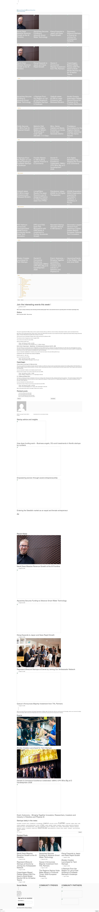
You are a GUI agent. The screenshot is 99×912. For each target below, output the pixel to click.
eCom (19, 139)
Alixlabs (24, 823)
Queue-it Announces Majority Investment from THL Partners (57, 66)
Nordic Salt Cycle (21, 826)
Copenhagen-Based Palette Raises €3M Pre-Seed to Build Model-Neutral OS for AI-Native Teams (74, 68)
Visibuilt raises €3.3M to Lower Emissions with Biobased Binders (57, 99)
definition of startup (46, 712)
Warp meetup (29, 314)
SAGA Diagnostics (52, 828)
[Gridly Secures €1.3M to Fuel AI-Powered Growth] (28, 116)
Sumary (65, 828)
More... (19, 275)
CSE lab (23, 285)
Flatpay (61, 823)
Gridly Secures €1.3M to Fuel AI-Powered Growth (23, 128)
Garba (72, 823)
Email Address (21, 900)
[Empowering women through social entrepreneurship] (39, 461)
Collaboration (19, 893)
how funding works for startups (57, 712)
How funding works (25, 281)
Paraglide (53, 826)
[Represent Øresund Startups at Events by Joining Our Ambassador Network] (78, 21)
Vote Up (19, 398)
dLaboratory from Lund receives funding (41, 414)
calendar (41, 388)
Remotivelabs (42, 828)
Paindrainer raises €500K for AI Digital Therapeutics (57, 193)
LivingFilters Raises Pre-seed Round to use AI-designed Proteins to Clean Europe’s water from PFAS (41, 196)
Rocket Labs (24, 293)
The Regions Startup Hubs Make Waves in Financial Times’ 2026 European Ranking (49, 873)
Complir (46, 823)
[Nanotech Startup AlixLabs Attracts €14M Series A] (61, 215)
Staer (61, 828)
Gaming (19, 108)
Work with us (19, 894)
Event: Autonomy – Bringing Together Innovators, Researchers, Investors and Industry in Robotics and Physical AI (57, 265)
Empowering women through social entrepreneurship (37, 477)
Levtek (37, 825)
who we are (39, 712)
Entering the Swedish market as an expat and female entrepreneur (42, 510)
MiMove (54, 825)
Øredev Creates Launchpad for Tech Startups (23, 260)
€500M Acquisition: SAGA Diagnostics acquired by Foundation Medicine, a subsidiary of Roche (74, 197)
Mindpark (23, 291)
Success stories (24, 282)
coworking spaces (60, 711)
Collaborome (39, 823)
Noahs (63, 825)
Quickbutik (28, 828)
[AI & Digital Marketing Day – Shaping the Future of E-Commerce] (78, 148)
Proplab (72, 826)
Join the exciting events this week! (25, 393)
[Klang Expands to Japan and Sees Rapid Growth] (61, 21)
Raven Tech (34, 828)
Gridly (76, 823)
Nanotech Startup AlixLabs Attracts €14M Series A (57, 226)
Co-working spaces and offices (24, 284)
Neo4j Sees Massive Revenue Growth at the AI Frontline (24, 34)
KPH (22, 287)
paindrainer (43, 826)
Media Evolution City (25, 289)
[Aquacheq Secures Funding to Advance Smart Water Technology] (45, 21)
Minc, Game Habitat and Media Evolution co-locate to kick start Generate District (57, 130)
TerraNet (70, 828)
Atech (28, 823)
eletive (55, 823)
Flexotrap (68, 823)
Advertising (19, 891)
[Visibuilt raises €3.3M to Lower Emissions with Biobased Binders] (61, 87)
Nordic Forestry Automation (72, 825)
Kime (79, 823)
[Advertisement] (38, 6)
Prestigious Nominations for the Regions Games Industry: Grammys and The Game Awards (74, 131)
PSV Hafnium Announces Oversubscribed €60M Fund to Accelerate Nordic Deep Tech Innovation (24, 230)
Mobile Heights (20, 346)
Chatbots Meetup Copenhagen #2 (23, 364)
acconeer (19, 823)
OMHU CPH (37, 826)
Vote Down (53, 398)
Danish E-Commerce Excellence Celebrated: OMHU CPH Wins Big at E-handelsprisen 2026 (57, 163)
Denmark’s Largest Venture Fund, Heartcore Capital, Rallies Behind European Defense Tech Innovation (74, 229)
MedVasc (51, 825)
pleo (57, 826)
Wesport (23, 829)
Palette (48, 826)
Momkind (59, 825)
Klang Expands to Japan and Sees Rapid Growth (57, 33)
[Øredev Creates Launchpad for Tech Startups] (28, 248)
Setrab (58, 828)
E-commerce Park (25, 286)
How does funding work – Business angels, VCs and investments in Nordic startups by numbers (49, 444)
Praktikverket (66, 826)
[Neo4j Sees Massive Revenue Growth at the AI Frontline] (28, 21)
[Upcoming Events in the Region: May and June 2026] (78, 248)
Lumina (46, 825)
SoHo (23, 294)
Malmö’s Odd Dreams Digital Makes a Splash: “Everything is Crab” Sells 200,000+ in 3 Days (41, 131)
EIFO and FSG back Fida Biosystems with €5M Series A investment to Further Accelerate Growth (41, 230)
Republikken (24, 292)
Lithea (42, 825)
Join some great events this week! (25, 394)
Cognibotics (32, 823)
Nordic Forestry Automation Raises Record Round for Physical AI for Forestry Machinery (74, 100)
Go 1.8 (18, 376)
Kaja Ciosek (19, 411)
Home (19, 300)
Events (19, 240)
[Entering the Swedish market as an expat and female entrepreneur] (39, 493)
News (19, 13)
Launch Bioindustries (30, 825)
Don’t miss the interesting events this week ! (27, 396)
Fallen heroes (24, 283)
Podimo (60, 826)
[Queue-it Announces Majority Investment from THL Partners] (61, 53)
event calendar (74, 711)
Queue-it (24, 828)
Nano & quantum (21, 206)
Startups (20, 277)
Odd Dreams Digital (30, 826)
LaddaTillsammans (21, 825)
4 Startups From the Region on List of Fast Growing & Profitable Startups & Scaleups (41, 100)
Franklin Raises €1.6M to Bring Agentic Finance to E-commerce (41, 160)
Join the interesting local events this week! (26, 395)
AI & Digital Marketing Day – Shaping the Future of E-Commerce (74, 160)
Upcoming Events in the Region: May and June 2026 (74, 260)
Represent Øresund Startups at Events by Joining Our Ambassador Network (74, 36)
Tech (19, 44)
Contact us (19, 895)
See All (68, 42)
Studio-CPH (24, 295)
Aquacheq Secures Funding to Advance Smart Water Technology (41, 34)
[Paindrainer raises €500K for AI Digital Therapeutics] (61, 181)
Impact (19, 78)
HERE (38, 338)
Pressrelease (19, 892)
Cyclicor (51, 823)
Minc (22, 290)
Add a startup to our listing (26, 279)
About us (20, 297)
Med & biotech (20, 173)
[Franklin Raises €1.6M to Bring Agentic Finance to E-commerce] (45, 148)
